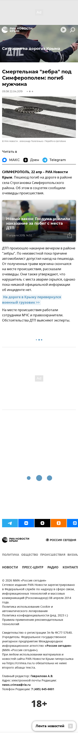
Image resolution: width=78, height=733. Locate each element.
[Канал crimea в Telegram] (10, 523)
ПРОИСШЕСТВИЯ (52, 555)
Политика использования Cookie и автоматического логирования (27, 609)
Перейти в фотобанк (55, 141)
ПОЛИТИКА (10, 555)
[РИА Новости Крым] (17, 29)
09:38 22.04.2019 (12, 91)
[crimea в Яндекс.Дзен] (42, 523)
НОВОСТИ (10, 567)
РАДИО (52, 567)
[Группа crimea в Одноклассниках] (59, 523)
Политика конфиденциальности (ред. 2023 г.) (35, 615)
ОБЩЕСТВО (29, 555)
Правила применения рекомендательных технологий (32, 622)
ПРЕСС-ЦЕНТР (32, 567)
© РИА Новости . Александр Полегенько (22, 141)
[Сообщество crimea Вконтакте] (26, 523)
